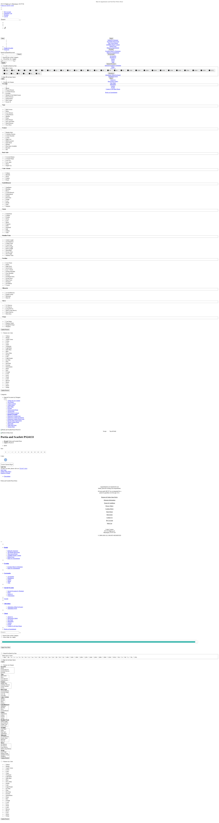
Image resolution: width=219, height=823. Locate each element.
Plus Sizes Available (11, 146)
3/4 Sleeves (9, 307)
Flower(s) (8, 197)
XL (31, 73)
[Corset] (6, 688)
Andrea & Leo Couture (14, 400)
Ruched (8, 148)
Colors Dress (11, 405)
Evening (8, 93)
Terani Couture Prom (13, 422)
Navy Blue (9, 353)
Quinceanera (9, 98)
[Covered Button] (5, 691)
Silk (7, 229)
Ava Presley (11, 402)
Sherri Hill (10, 423)
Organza (8, 224)
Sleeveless (8, 314)
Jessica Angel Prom (13, 410)
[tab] (111, 412)
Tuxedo (6, 598)
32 (123, 70)
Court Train (9, 245)
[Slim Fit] (5, 741)
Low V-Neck (9, 270)
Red (7, 370)
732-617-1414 (23, 468)
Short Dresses (9, 123)
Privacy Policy (109, 506)
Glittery (8, 173)
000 (6, 70)
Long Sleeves (9, 308)
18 (76, 70)
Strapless (8, 281)
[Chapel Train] (4, 724)
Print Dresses (9, 119)
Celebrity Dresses (10, 134)
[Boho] (5, 677)
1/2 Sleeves (9, 305)
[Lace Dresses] (5, 678)
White (7, 387)
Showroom (109, 514)
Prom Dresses (9, 97)
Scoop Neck (9, 278)
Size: (2, 448)
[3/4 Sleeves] (6, 746)
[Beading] (4, 707)
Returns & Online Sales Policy (109, 497)
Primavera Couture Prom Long (16, 419)
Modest (8, 116)
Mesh (7, 222)
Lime (7, 343)
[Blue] (5, 459)
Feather (8, 196)
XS (6, 73)
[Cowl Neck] (5, 729)
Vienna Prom (11, 427)
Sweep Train (9, 252)
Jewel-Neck (9, 268)
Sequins (8, 206)
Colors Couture (12, 403)
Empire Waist (9, 294)
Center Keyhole (10, 136)
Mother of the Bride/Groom (13, 95)
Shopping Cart (8, 13)
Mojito (7, 337)
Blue (7, 351)
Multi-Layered (10, 141)
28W (187, 70)
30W (195, 70)
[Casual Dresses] (7, 669)
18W (147, 70)
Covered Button (10, 157)
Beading (8, 189)
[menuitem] (111, 12)
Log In (6, 16)
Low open (8, 162)
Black (7, 382)
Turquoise (8, 346)
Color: (2, 456)
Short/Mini (9, 250)
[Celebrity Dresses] (6, 685)
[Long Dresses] (5, 680)
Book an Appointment (10, 629)
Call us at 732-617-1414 (7, 5)
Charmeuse (9, 213)
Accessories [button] (7, 573)
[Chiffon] (4, 715)
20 (83, 70)
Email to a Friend (5, 473)
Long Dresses (9, 114)
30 (116, 70)
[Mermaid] (5, 739)
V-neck (8, 285)
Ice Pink (8, 360)
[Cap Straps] (5, 752)
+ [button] (5, 399)
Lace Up (8, 160)
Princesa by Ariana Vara (14, 416)
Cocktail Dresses (10, 91)
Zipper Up (8, 165)
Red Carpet (9, 100)
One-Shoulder (9, 273)
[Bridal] (7, 668)
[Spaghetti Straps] (5, 755)
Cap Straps (9, 321)
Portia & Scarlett (12, 414)
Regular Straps (10, 323)
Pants (7, 118)
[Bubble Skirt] (6, 683)
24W (171, 70)
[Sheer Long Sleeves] (6, 748)
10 (50, 70)
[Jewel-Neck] (5, 733)
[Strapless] (5, 756)
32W (204, 70)
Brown (8, 380)
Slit (7, 149)
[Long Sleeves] (6, 747)
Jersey (7, 219)
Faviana (10, 408)
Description (7, 476)
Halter (7, 264)
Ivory (7, 375)
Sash (7, 204)
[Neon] (3, 701)
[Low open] (5, 695)
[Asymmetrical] (4, 723)
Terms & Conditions (109, 503)
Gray (7, 384)
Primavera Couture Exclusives (16, 417)
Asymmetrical (9, 241)
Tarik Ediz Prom (12, 425)
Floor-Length (9, 247)
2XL (38, 73)
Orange (8, 372)
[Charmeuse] (4, 714)
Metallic (8, 175)
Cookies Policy (109, 509)
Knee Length (9, 248)
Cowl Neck (9, 263)
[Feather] (4, 717)
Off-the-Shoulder (10, 271)
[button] (111, 38)
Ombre (8, 178)
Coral (7, 373)
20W (155, 70)
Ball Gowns (9, 109)
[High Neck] (5, 732)
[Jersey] (4, 718)
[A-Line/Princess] (5, 737)
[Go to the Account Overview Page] (1, 9)
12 (56, 70)
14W (130, 70)
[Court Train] (4, 726)
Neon (7, 176)
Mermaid (8, 296)
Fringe (7, 199)
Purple (7, 355)
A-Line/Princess (10, 292)
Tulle (7, 232)
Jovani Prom (11, 411)
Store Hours (109, 512)
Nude (7, 377)
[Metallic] (3, 700)
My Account (7, 12)
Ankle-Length (9, 240)
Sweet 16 (8, 102)
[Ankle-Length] (4, 721)
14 (63, 70)
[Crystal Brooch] (4, 710)
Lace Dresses (9, 113)
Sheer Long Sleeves (11, 310)
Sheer (7, 164)
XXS (212, 70)
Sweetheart (9, 283)
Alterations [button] (7, 603)
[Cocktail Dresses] (7, 671)
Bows (7, 191)
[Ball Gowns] (5, 676)
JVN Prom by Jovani (13, 413)
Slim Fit (8, 298)
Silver (7, 385)
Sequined (8, 227)
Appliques (8, 187)
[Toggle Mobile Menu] (1, 541)
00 (14, 70)
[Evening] (7, 672)
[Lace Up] (5, 694)
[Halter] (5, 730)
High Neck (9, 266)
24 (96, 70)
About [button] (6, 613)
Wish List (109, 523)
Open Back (9, 142)
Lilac (7, 356)
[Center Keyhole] (6, 686)
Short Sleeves (9, 312)
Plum (7, 368)
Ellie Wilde (11, 407)
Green (7, 341)
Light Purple (9, 358)
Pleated (8, 144)
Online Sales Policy (6, 471)
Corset (7, 137)
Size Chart (3, 470)
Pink (7, 361)
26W (179, 70)
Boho (7, 111)
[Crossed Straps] (5, 692)
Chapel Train (9, 243)
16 (70, 70)
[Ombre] (3, 703)
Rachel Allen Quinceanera (15, 420)
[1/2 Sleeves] (6, 744)
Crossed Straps (10, 158)
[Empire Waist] (5, 738)
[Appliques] (4, 706)
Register (6, 15)
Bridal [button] (6, 547)
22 (90, 70)
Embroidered (9, 194)
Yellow (8, 336)
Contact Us (110, 517)
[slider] (196, 642)
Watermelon (9, 367)
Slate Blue (8, 349)
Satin (7, 225)
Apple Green (9, 339)
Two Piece (9, 125)
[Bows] (4, 709)
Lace (7, 201)
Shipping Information (109, 500)
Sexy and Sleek (10, 121)
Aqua (7, 344)
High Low (8, 139)
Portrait (8, 275)
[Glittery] (3, 698)
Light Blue (9, 348)
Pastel (7, 180)
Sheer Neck (9, 280)
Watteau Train (9, 255)
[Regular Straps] (5, 753)
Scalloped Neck (10, 276)
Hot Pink (8, 363)
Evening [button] (6, 563)
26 (103, 70)
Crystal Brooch (10, 192)
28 (110, 70)
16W (138, 70)
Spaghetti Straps (10, 325)
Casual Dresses (10, 90)
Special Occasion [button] (9, 587)
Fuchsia (8, 365)
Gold (7, 379)
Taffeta (8, 231)
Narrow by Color (8, 333)
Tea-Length (9, 253)
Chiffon (8, 215)
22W (163, 70)
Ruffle (7, 203)
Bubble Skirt (9, 132)
